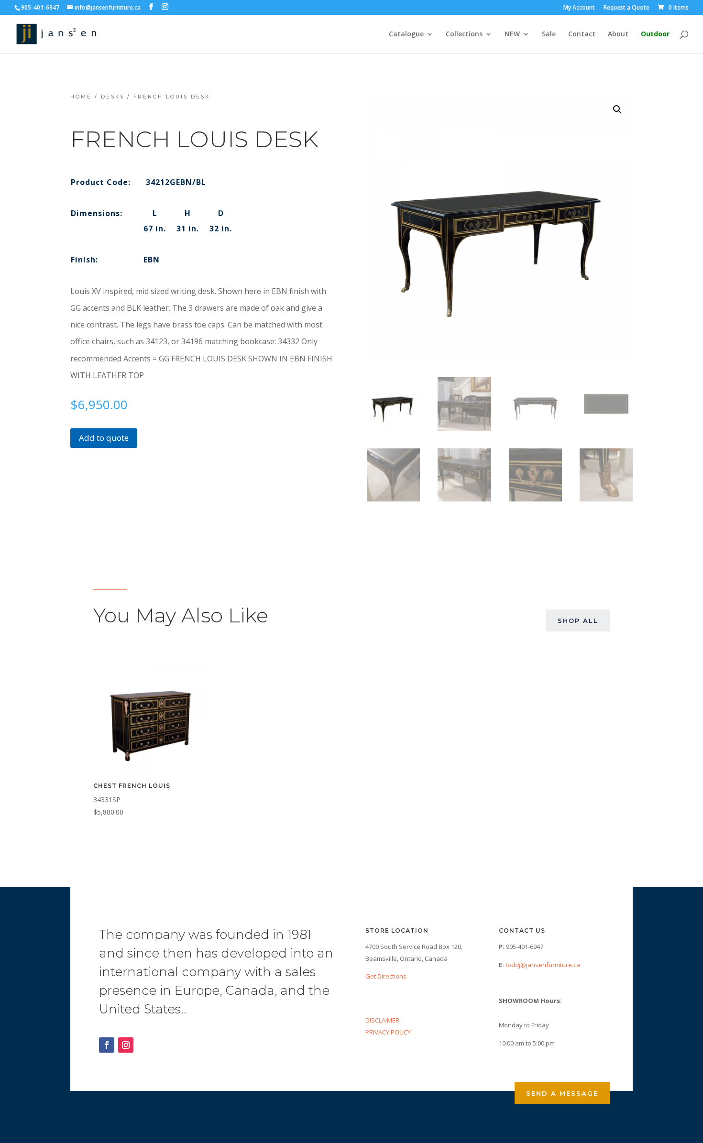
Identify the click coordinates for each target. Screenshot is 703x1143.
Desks (112, 97)
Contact (581, 34)
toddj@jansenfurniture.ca (542, 964)
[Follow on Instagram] (125, 1045)
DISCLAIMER (382, 1020)
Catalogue (406, 34)
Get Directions (385, 976)
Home (81, 97)
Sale (549, 34)
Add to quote (104, 437)
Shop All (578, 620)
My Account (579, 8)
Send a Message (562, 1093)
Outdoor (655, 34)
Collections (464, 34)
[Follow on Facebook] (106, 1045)
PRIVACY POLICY (388, 1032)
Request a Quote (626, 8)
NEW (512, 34)
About (618, 34)
